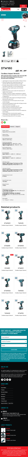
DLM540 (8, 439)
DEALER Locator (23, 6)
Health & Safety (4, 3)
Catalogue (3, 398)
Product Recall (4, 401)
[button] (23, 9)
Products (3, 390)
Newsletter (3, 396)
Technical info (5, 126)
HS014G (8, 434)
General (12, 126)
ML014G (8, 428)
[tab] (5, 126)
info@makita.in (5, 1)
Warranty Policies (4, 392)
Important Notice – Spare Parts (7, 403)
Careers (12, 4)
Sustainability (12, 3)
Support (3, 6)
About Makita (3, 387)
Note (9, 4)
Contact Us (3, 394)
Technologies (4, 4)
